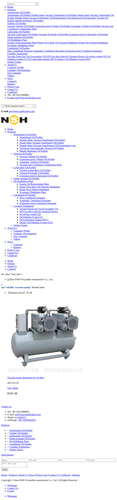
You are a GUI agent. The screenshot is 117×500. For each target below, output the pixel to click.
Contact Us (12, 89)
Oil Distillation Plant (23, 181)
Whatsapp (12, 485)
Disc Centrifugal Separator (32, 198)
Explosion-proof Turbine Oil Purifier (37, 159)
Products (11, 9)
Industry (17, 247)
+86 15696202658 (26, 420)
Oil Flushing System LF (31, 217)
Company (18, 244)
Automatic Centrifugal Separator (35, 200)
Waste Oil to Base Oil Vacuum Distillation (40, 187)
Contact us (6, 406)
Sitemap (76, 475)
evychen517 (20, 417)
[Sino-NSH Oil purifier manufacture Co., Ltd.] (14, 124)
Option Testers (20, 225)
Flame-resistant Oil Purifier (26, 178)
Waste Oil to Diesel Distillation (34, 189)
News (10, 78)
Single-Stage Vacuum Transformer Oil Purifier (42, 143)
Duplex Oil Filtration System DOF (36, 222)
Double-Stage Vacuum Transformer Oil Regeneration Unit (48, 145)
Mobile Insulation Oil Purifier (34, 151)
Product (11, 263)
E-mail (10, 491)
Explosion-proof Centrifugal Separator (38, 203)
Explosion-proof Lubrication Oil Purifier (39, 176)
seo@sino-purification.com (22, 111)
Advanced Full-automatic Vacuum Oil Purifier (42, 148)
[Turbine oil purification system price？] (45, 372)
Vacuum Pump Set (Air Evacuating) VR (39, 209)
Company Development (24, 233)
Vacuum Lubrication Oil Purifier (35, 170)
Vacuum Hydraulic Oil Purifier (34, 173)
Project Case (13, 86)
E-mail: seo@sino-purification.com (24, 97)
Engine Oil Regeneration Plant (34, 184)
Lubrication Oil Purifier (24, 167)
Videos (16, 239)
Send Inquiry (7, 455)
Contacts (11, 269)
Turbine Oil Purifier (22, 154)
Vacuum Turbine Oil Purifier (33, 156)
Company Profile (21, 231)
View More (12, 388)
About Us (12, 64)
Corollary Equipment (23, 206)
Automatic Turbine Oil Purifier (34, 162)
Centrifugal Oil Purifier (24, 195)
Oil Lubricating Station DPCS (34, 220)
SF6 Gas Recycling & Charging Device (39, 211)
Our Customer (20, 236)
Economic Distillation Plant (33, 192)
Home (10, 7)
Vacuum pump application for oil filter (25, 377)
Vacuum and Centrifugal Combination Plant (41, 165)
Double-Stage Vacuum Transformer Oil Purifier (42, 140)
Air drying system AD (30, 214)
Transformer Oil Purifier (25, 134)
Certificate (12, 92)
